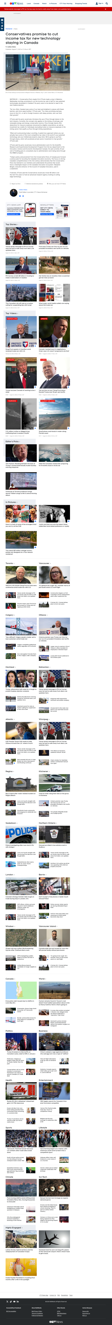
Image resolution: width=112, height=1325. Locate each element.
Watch (44, 3)
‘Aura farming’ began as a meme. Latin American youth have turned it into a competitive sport (53, 1150)
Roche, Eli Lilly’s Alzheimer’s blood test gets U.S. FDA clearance (20, 1102)
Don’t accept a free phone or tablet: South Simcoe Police (53, 898)
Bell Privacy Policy (37, 1311)
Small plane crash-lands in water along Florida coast (52, 432)
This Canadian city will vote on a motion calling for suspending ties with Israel (19, 304)
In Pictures (53, 3)
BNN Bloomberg (61, 1313)
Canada (36, 3)
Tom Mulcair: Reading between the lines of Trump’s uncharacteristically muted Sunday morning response (21, 465)
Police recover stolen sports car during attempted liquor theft (59, 906)
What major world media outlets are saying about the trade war (54, 304)
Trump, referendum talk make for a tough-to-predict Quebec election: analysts (21, 690)
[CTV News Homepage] (16, 3)
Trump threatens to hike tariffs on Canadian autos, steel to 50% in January (21, 1053)
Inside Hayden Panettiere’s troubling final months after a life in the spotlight (20, 1278)
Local (29, 3)
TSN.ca (59, 1315)
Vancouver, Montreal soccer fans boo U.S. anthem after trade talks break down (20, 1150)
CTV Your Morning (66, 3)
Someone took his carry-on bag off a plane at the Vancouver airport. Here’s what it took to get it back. (54, 1251)
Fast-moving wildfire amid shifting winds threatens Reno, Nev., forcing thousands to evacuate (21, 1200)
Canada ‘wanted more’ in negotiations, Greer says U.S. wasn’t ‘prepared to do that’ (54, 350)
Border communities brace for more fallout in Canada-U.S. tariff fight (26, 1019)
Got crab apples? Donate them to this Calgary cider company (26, 654)
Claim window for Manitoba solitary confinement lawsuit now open (59, 761)
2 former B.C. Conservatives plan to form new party (59, 966)
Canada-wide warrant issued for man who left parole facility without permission (53, 949)
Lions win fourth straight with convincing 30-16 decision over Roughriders (26, 802)
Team (71, 1295)
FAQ (58, 1295)
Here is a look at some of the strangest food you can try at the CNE (21, 525)
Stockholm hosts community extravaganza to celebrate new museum (26, 812)
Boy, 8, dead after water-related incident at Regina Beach (20, 794)
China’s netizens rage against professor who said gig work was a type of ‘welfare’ (54, 1053)
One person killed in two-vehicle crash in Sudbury (53, 846)
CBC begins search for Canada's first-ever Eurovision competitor (53, 1102)
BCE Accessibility (11, 1311)
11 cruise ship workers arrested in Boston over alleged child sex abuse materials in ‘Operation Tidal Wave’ (59, 1013)
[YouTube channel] (14, 1302)
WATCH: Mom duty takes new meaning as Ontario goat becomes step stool (59, 915)
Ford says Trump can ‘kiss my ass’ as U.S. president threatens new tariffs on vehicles (54, 247)
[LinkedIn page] (18, 1302)
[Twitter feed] (7, 1302)
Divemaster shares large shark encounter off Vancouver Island (26, 1010)
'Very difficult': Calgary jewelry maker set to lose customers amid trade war (21, 638)
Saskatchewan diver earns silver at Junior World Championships (25, 863)
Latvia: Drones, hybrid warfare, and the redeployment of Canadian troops (19, 1251)
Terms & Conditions (37, 1313)
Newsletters (64, 1295)
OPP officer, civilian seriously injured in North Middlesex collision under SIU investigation (26, 907)
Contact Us (53, 1295)
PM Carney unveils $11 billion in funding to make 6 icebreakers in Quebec (20, 277)
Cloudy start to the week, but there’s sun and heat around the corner (59, 709)
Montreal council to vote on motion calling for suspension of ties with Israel (26, 707)
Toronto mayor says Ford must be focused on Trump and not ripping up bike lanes (26, 605)
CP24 (58, 1311)
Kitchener (9, 29)
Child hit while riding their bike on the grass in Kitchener (54, 794)
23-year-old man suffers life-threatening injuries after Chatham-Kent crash (19, 949)
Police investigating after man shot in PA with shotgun (20, 846)
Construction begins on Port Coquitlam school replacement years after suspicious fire (60, 594)
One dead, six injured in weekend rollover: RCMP (57, 751)
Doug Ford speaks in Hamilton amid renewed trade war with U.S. (18, 350)
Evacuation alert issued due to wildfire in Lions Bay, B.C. (20, 1002)
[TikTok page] (11, 1302)
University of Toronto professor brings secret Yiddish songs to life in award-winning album (21, 493)
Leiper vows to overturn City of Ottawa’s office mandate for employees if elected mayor (59, 648)
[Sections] (5, 3)
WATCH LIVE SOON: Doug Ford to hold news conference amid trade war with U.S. (21, 586)
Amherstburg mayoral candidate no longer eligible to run (26, 967)
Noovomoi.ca (86, 1313)
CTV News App (43, 1295)
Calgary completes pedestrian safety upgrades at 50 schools (26, 645)
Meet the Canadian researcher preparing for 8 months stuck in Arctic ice (53, 464)
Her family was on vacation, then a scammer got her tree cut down (54, 277)
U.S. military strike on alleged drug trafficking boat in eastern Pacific (17, 432)
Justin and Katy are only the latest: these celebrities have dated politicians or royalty (54, 525)
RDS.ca (84, 1315)
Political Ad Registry (37, 1315)
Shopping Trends (81, 3)
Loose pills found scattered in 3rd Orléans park (59, 656)
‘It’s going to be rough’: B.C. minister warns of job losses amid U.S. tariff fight (54, 586)
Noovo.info (85, 1311)
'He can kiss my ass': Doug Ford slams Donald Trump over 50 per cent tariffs (52, 391)
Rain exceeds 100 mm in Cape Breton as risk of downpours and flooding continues (26, 761)
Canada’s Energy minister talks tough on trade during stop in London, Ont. (20, 898)
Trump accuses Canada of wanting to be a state (20, 391)
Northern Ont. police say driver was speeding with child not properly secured (59, 865)
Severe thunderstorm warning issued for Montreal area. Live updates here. (26, 698)
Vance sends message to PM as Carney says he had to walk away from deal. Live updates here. (20, 248)
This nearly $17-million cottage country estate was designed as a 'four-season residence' (19, 552)
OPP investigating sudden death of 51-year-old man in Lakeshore (25, 957)
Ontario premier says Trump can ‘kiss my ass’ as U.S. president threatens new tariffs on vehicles (54, 639)
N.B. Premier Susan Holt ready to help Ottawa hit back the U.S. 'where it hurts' (19, 742)
